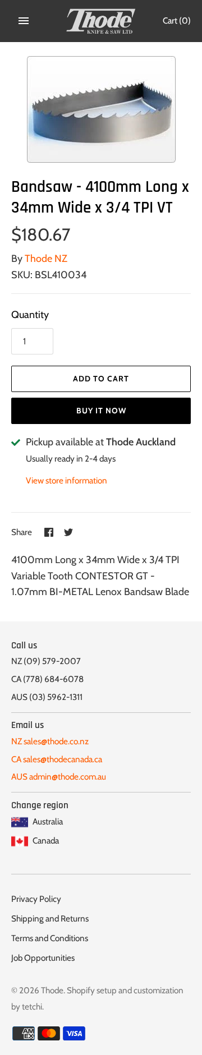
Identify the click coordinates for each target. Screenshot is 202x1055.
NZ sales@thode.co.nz (50, 741)
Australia (47, 821)
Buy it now (101, 411)
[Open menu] (23, 20)
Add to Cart (101, 379)
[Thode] (101, 21)
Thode (52, 990)
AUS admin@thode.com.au (58, 776)
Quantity (30, 314)
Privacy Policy (36, 898)
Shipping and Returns (50, 918)
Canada (45, 840)
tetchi (32, 1006)
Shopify (81, 990)
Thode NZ (46, 258)
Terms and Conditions (49, 938)
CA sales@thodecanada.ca (56, 759)
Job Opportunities (43, 957)
